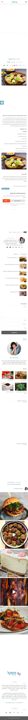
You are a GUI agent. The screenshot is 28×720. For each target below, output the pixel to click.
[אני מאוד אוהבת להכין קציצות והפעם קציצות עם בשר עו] (14, 535)
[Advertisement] (14, 18)
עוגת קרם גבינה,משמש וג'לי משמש (11, 271)
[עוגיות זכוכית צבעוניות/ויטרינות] (23, 266)
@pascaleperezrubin (14, 484)
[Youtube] (6, 247)
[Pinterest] (12, 247)
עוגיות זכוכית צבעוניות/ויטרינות (12, 264)
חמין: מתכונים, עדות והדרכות (12, 278)
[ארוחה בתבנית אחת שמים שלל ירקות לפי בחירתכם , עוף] (14, 592)
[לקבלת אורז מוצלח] (7, 387)
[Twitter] (9, 247)
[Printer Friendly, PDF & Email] (5, 189)
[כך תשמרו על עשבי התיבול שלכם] (21, 387)
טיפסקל (25, 378)
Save (13, 65)
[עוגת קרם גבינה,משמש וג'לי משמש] (23, 273)
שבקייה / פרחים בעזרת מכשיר (12, 285)
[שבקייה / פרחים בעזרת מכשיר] (23, 286)
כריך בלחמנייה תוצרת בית (13, 257)
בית (26, 34)
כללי (23, 34)
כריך (22, 232)
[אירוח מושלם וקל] (21, 375)
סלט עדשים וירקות (14, 292)
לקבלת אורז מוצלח (9, 392)
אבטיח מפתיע (10, 380)
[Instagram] (18, 247)
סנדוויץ (18, 232)
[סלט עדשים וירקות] (23, 293)
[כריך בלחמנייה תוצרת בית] (23, 259)
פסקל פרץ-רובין (18, 62)
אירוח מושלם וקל (23, 380)
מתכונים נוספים (24, 254)
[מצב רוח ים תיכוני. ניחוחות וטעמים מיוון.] (14, 620)
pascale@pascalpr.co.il (11, 702)
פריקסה (14, 232)
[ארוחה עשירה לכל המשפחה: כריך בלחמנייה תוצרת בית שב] (14, 506)
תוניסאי (10, 232)
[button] (2, 103)
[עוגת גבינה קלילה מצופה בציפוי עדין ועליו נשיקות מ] (14, 563)
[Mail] (15, 247)
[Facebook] (21, 247)
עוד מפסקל (16, 254)
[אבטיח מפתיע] (7, 375)
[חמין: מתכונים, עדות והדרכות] (23, 279)
